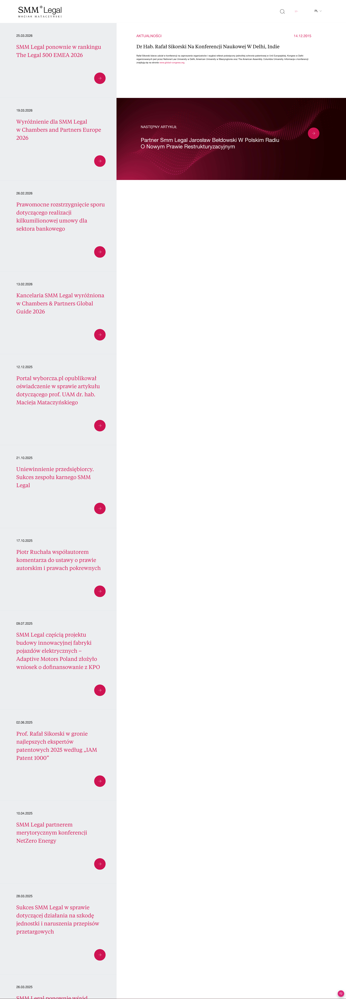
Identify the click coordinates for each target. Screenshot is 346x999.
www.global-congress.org (171, 63)
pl (317, 11)
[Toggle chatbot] (341, 993)
